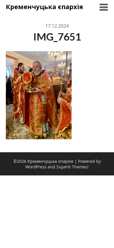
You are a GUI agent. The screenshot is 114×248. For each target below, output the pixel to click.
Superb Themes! (72, 167)
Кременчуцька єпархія (44, 6)
